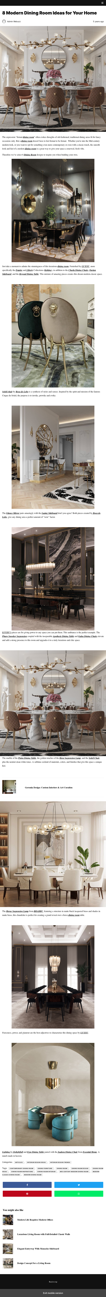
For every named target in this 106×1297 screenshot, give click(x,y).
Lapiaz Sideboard (49, 513)
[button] (27, 1185)
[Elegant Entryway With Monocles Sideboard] (8, 1253)
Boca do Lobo (22, 391)
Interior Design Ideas (36, 1162)
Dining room (62, 1168)
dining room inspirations (22, 1171)
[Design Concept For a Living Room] (8, 1267)
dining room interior (46, 1171)
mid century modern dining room (74, 1171)
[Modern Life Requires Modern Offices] (8, 1224)
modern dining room (32, 1175)
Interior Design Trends (60, 1162)
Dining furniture (45, 1168)
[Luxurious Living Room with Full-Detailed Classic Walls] (8, 1238)
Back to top (53, 1281)
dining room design (80, 1168)
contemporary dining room (21, 1168)
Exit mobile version (53, 1293)
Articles (19, 1162)
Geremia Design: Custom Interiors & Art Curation (48, 787)
